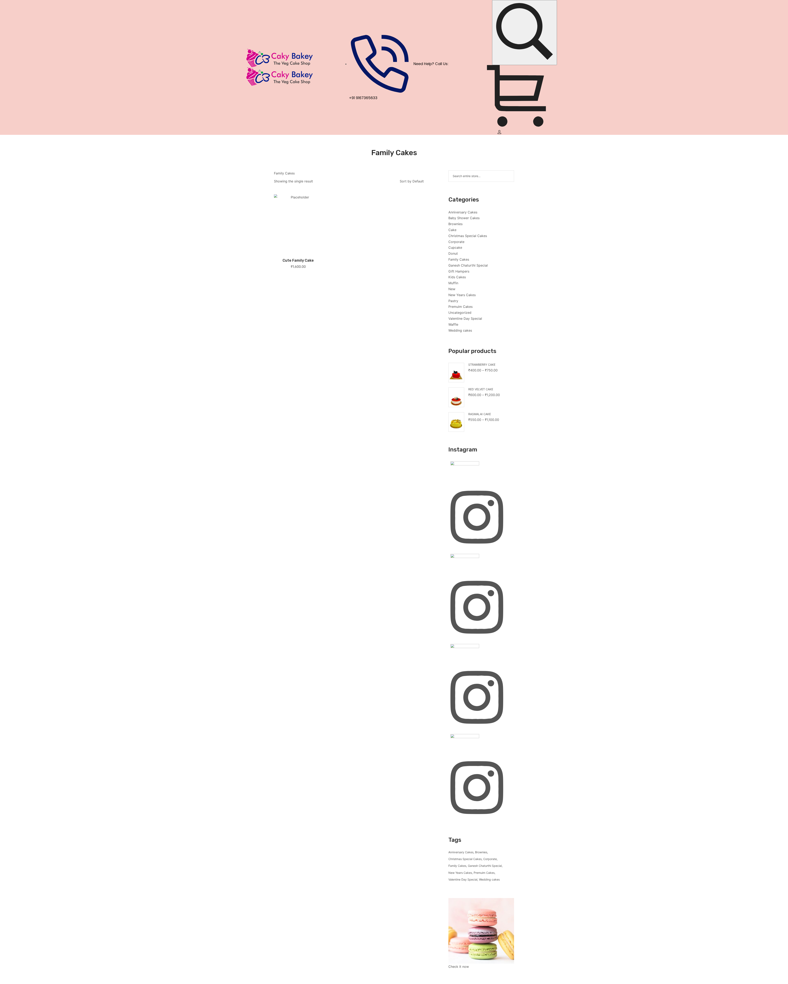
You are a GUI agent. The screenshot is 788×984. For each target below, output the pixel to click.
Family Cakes (458, 259)
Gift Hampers (458, 271)
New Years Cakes (462, 295)
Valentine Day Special (465, 318)
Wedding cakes (460, 330)
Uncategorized (459, 312)
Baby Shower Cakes (464, 218)
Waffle (453, 324)
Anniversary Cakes (462, 212)
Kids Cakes (457, 277)
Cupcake (455, 247)
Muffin (453, 283)
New (451, 289)
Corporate (456, 242)
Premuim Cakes (460, 307)
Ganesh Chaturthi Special (468, 265)
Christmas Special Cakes (467, 236)
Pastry (453, 301)
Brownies (455, 224)
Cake (452, 230)
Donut (453, 253)
